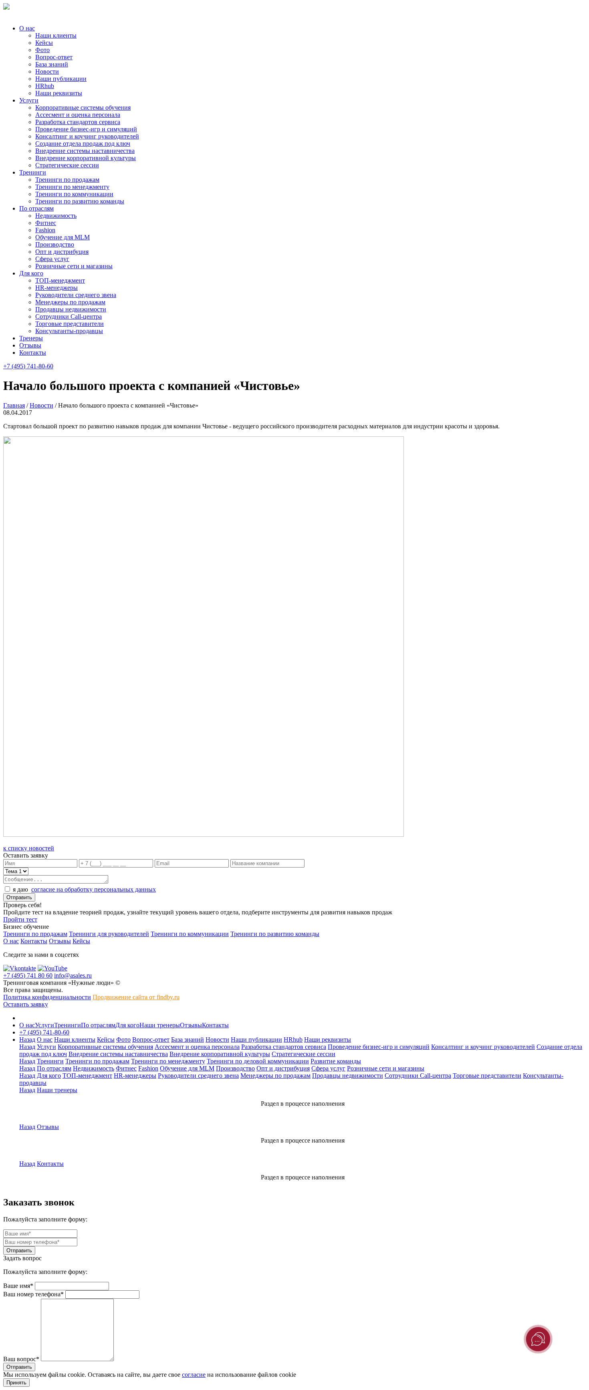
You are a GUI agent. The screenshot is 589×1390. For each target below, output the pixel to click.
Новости (47, 71)
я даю (84, 889)
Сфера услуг (52, 258)
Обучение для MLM (62, 237)
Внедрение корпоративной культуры (85, 158)
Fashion (45, 230)
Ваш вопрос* (21, 1359)
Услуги (28, 100)
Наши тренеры (159, 1025)
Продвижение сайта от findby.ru (136, 997)
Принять (16, 1383)
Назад (27, 1039)
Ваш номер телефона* (33, 1294)
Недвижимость (56, 215)
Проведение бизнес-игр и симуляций (86, 129)
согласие (194, 1374)
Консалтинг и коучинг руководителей (87, 136)
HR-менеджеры (56, 287)
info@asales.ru (73, 975)
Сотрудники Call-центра (68, 316)
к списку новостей (28, 848)
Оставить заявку (25, 1004)
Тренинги (32, 172)
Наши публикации (61, 78)
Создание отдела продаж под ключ (82, 143)
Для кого (31, 273)
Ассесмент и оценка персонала (77, 114)
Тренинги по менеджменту (72, 186)
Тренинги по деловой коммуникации (258, 1061)
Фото (42, 49)
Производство (54, 244)
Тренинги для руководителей (109, 933)
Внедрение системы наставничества (85, 150)
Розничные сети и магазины (74, 266)
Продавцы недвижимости (70, 309)
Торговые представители (69, 323)
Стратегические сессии (67, 165)
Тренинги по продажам (67, 179)
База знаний (51, 64)
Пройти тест (20, 919)
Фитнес (45, 222)
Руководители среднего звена (75, 294)
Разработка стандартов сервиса (77, 122)
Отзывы (30, 345)
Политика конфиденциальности (47, 997)
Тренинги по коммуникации (74, 194)
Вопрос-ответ (54, 57)
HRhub (44, 85)
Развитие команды (336, 1061)
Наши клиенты (56, 35)
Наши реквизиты (58, 93)
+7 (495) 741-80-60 (28, 366)
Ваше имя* (18, 1285)
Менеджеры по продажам (70, 302)
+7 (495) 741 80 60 (27, 975)
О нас (27, 28)
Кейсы (44, 42)
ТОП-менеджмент (60, 280)
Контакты (32, 352)
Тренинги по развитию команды (79, 201)
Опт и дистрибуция (62, 251)
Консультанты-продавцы (69, 330)
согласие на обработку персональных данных (93, 889)
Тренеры (31, 338)
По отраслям (36, 208)
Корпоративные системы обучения (83, 107)
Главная (14, 405)
